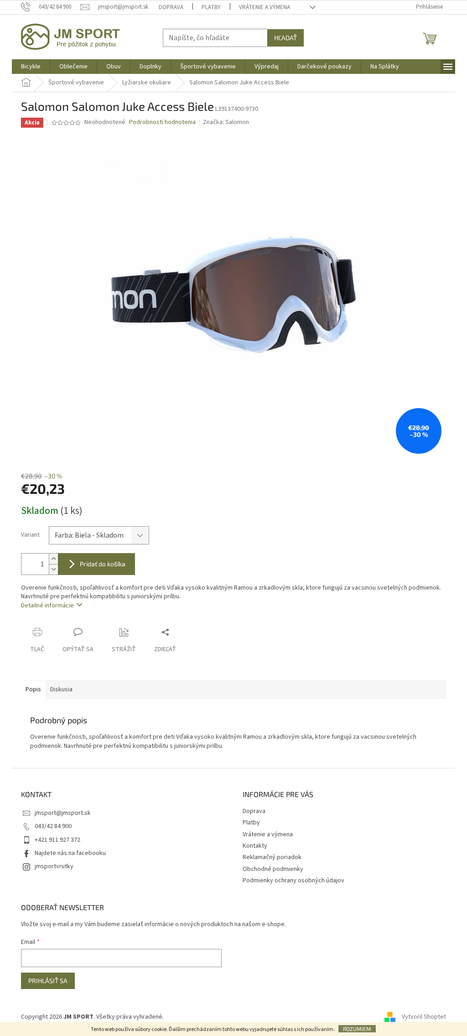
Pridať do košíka (102, 564)
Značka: (226, 122)
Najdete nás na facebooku (70, 853)
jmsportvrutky (54, 866)
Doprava (171, 7)
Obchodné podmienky (273, 869)
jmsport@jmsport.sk (63, 813)
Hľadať (285, 37)
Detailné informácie (47, 605)
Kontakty (255, 845)
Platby (211, 7)
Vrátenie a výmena (264, 7)
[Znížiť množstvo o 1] (53, 569)
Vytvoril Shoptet (424, 1017)
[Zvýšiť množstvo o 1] (53, 559)
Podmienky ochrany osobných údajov (293, 880)
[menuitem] (31, 66)
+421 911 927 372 (57, 839)
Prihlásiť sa (47, 980)
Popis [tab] (33, 689)
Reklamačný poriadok (272, 857)
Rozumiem (357, 1029)
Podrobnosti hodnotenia (162, 122)
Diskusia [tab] (61, 689)
